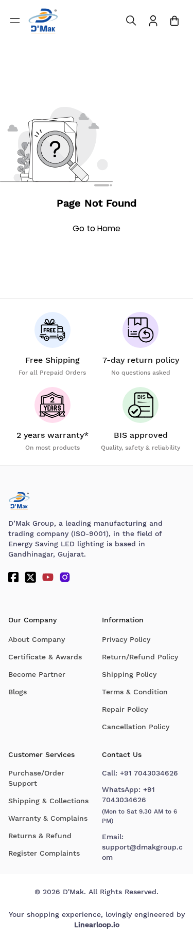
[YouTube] (48, 577)
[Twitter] (30, 577)
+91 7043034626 (149, 773)
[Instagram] (65, 577)
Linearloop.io (96, 924)
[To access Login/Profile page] (153, 21)
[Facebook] (13, 577)
